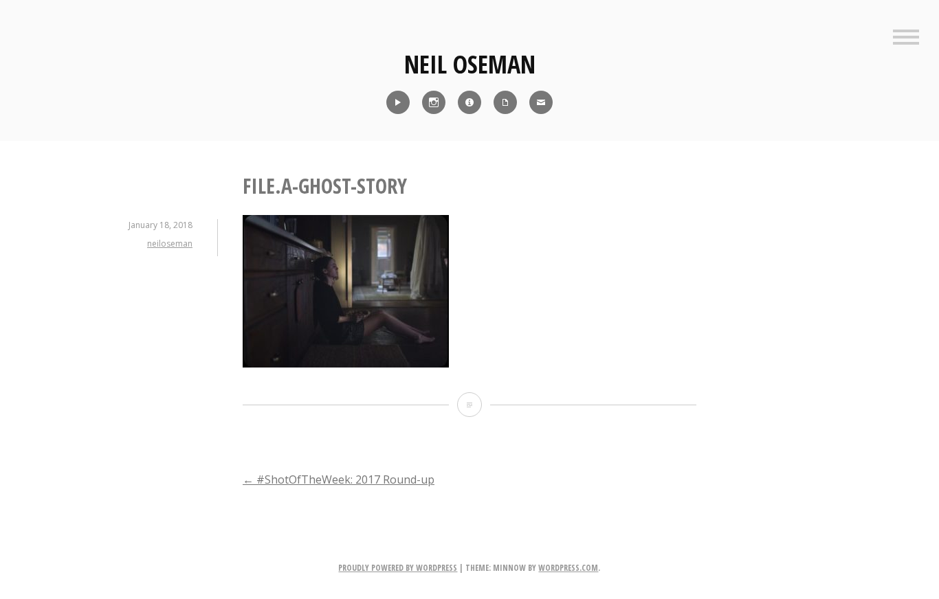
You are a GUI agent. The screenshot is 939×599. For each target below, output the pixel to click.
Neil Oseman (469, 64)
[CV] (505, 102)
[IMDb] (469, 102)
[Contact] (540, 102)
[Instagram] (433, 102)
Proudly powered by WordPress (397, 568)
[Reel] (398, 102)
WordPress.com (568, 568)
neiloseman (169, 243)
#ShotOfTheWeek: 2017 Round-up (338, 479)
